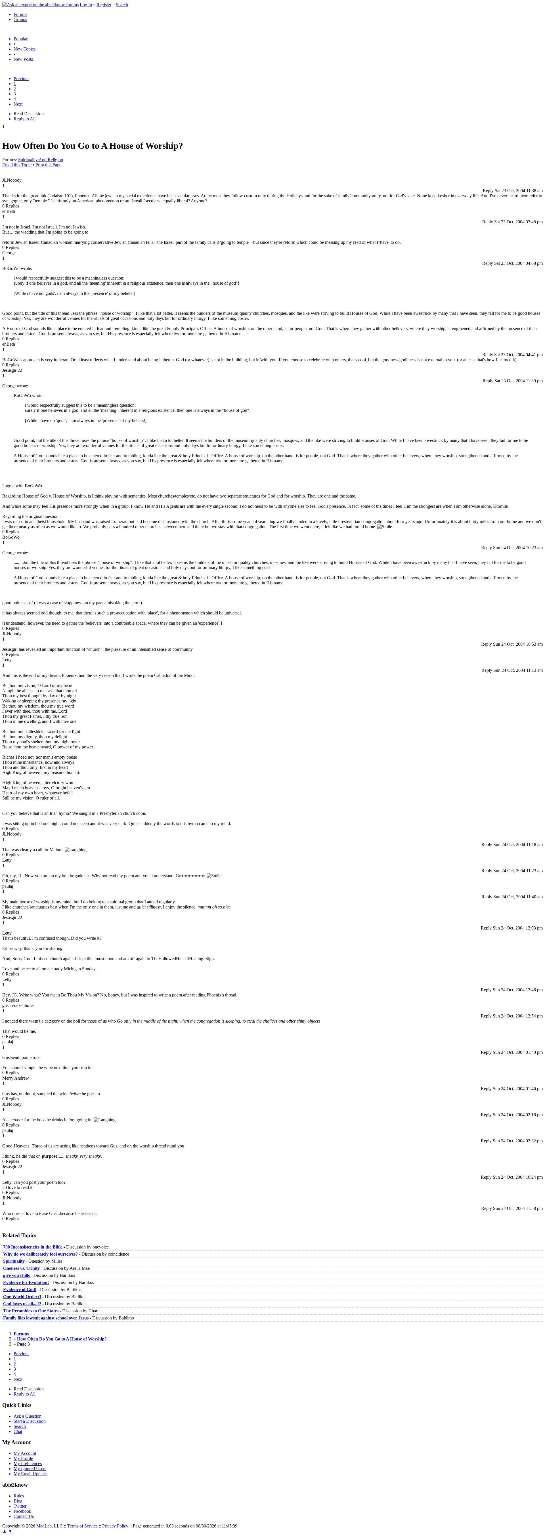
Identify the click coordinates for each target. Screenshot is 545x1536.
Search (122, 4)
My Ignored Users (30, 1468)
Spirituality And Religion (40, 159)
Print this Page (48, 164)
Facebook (22, 1511)
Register (104, 4)
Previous (21, 78)
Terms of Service (82, 1526)
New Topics (24, 49)
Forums (20, 14)
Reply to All (24, 118)
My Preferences (28, 1463)
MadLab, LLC (49, 1526)
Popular (21, 38)
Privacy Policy (115, 1526)
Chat (18, 1431)
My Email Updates (30, 1473)
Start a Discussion (30, 1421)
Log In (86, 4)
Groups (20, 19)
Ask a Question (27, 1416)
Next (18, 104)
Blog (18, 1501)
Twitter (20, 1506)
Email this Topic (17, 164)
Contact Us (24, 1516)
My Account (25, 1453)
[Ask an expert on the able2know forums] (40, 4)
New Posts (23, 59)
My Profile (23, 1458)
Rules (19, 1495)
